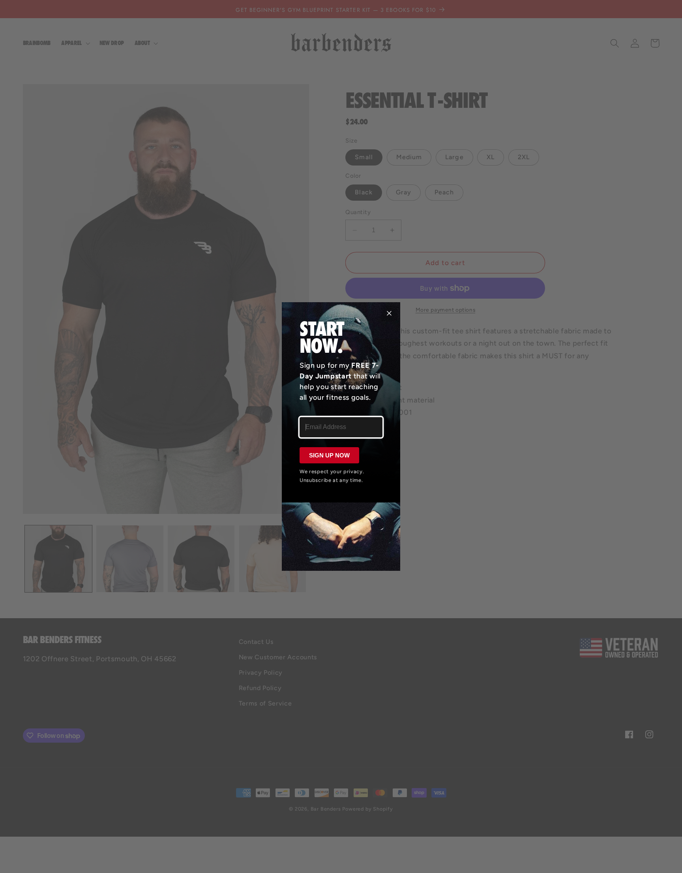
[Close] (389, 313)
